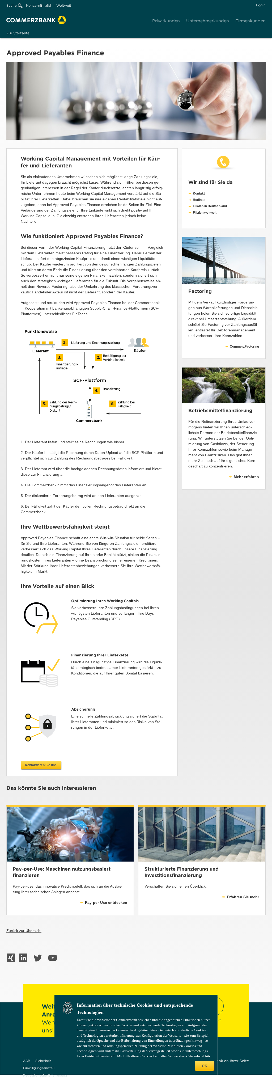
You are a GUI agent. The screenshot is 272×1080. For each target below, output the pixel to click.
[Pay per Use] (70, 834)
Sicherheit (43, 1061)
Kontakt (199, 193)
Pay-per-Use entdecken (106, 902)
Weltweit (63, 5)
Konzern (33, 5)
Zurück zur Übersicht (23, 931)
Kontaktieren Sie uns (41, 765)
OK (204, 1066)
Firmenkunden (250, 20)
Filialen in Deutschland (210, 206)
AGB (26, 1061)
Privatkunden (166, 20)
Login (261, 5)
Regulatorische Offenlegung (45, 1075)
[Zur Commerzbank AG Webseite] (36, 20)
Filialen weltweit (204, 212)
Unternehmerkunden (207, 20)
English (46, 5)
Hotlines (199, 200)
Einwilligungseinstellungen (43, 1068)
